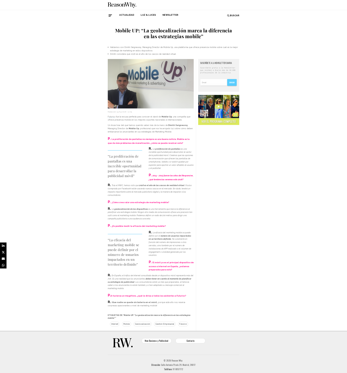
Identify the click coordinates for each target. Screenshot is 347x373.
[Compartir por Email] (3, 258)
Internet (114, 324)
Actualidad (126, 15)
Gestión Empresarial (164, 324)
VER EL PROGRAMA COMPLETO (219, 121)
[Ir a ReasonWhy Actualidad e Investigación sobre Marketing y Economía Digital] (122, 4)
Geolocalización (142, 324)
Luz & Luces (148, 15)
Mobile (126, 324)
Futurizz (111, 117)
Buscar (234, 15)
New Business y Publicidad (156, 340)
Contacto (191, 340)
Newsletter (170, 15)
